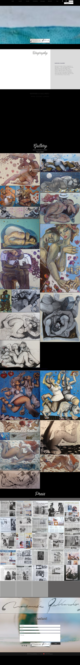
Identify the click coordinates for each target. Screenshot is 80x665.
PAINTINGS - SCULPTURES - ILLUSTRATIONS (40, 96)
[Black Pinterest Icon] (24, 646)
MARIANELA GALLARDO (39, 94)
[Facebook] (62, 1)
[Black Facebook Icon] (22, 646)
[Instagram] (66, 1)
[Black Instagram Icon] (26, 646)
